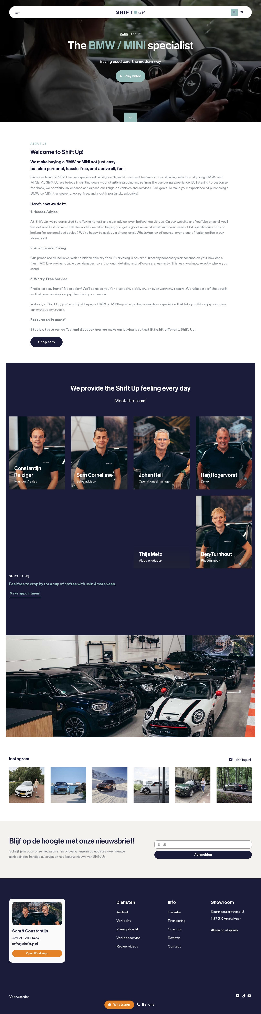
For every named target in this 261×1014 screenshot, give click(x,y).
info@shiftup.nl (25, 944)
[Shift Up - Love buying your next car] (130, 12)
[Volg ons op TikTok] (244, 996)
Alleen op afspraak (224, 930)
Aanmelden (203, 855)
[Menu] (18, 12)
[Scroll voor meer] (130, 117)
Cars (124, 34)
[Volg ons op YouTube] (249, 996)
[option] (241, 12)
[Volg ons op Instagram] (238, 996)
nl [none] (234, 12)
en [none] (241, 12)
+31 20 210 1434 (26, 938)
